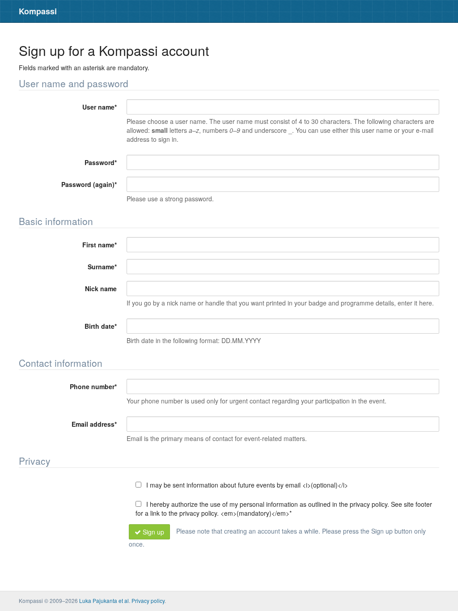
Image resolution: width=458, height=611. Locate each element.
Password (101, 162)
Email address (94, 424)
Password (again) (89, 184)
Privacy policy (148, 600)
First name (99, 244)
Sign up (153, 531)
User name (99, 106)
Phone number (93, 386)
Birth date (101, 326)
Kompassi (38, 11)
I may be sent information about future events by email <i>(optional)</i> (246, 484)
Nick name (101, 288)
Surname (102, 266)
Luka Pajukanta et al (104, 600)
